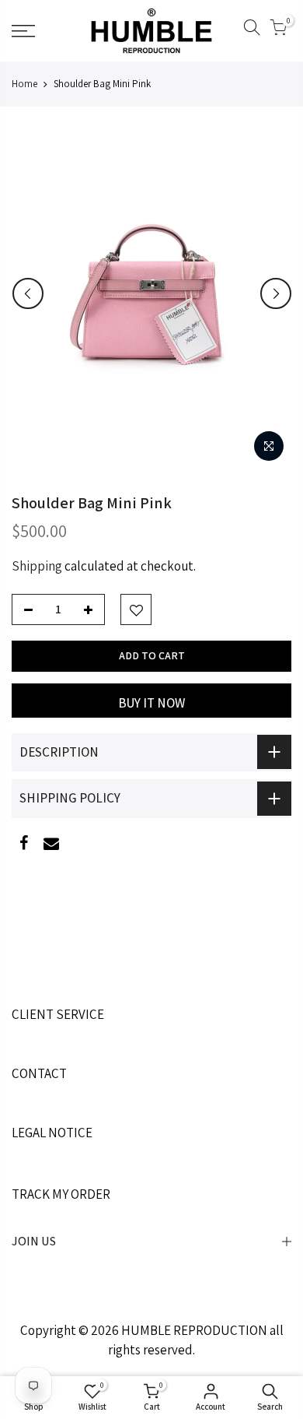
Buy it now (151, 702)
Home (24, 83)
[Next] (275, 293)
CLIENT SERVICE (58, 1014)
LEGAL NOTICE (52, 1132)
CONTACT (39, 1073)
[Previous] (28, 293)
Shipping (37, 565)
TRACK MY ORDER (61, 1194)
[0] (278, 31)
